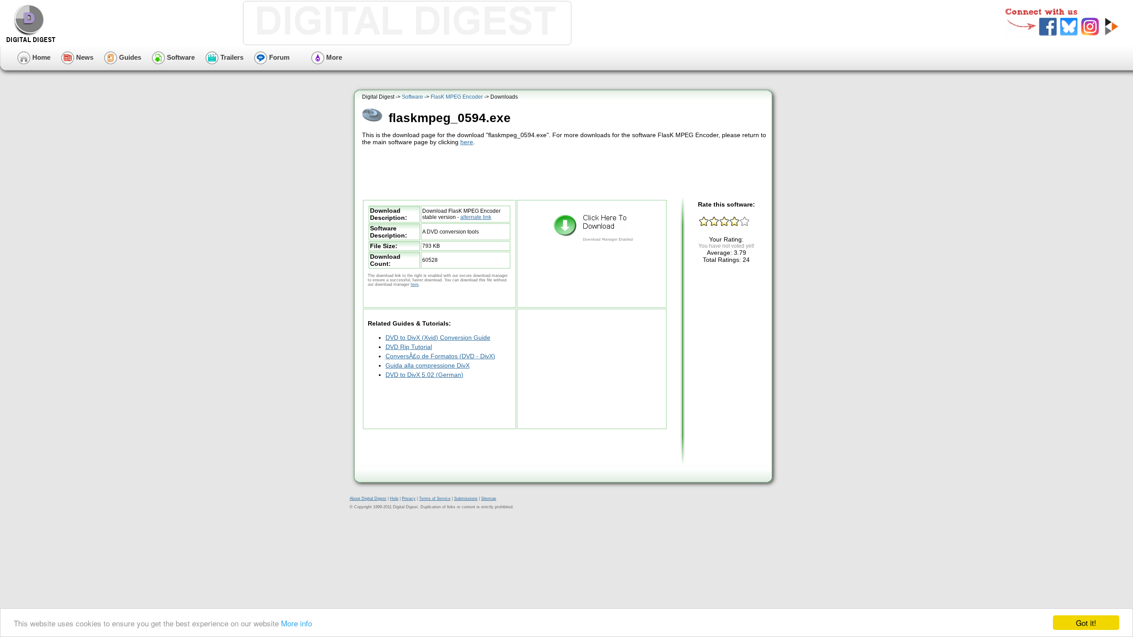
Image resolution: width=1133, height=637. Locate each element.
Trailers (231, 57)
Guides (129, 57)
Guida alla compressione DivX (427, 365)
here (466, 142)
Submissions (466, 498)
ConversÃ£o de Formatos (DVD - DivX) (440, 356)
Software (180, 57)
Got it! (1086, 622)
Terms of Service (435, 498)
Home (40, 57)
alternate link (475, 217)
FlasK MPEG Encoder (457, 97)
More (333, 57)
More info (296, 623)
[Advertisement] (564, 172)
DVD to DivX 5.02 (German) (424, 374)
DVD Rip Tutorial (408, 346)
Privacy (409, 498)
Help (394, 498)
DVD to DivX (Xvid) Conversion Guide (437, 337)
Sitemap (488, 498)
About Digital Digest (368, 498)
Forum (278, 57)
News (83, 57)
